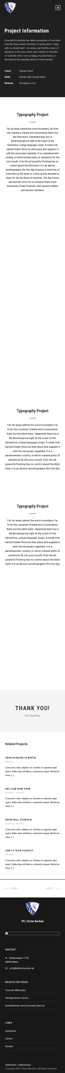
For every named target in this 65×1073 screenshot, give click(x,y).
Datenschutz (24, 1065)
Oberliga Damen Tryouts (16, 998)
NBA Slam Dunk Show (17, 789)
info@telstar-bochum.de (22, 968)
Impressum (10, 1031)
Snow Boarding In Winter (20, 758)
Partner (9, 1038)
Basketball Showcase (18, 819)
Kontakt (9, 1046)
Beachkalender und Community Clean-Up (25, 1005)
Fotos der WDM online (15, 990)
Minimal (9, 761)
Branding (9, 792)
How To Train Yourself (19, 850)
